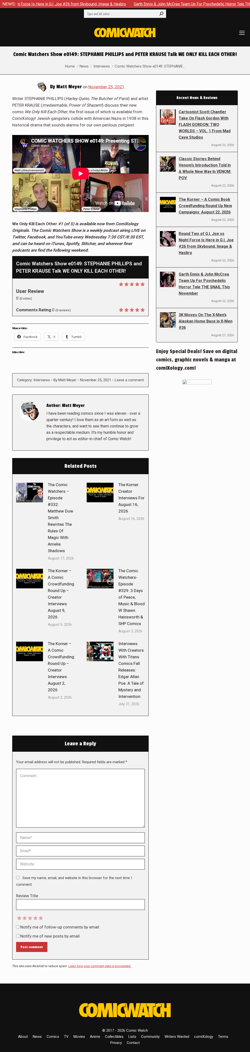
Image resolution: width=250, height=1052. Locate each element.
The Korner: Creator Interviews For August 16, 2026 (131, 498)
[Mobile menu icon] (242, 33)
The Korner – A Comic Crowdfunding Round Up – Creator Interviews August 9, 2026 (61, 593)
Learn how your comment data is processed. (99, 966)
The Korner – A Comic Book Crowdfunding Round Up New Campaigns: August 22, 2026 (205, 205)
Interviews (41, 380)
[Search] (161, 13)
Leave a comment (129, 380)
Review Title (27, 895)
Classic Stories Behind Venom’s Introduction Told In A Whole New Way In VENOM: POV (205, 168)
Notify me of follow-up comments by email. (60, 927)
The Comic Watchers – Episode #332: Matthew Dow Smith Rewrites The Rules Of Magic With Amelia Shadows (60, 517)
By (64, 380)
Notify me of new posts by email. (50, 936)
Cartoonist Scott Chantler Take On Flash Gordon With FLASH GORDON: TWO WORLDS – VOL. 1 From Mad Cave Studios (204, 125)
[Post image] (29, 492)
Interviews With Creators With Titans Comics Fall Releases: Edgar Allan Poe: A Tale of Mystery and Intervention (131, 670)
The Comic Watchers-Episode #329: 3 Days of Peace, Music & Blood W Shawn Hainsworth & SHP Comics (131, 597)
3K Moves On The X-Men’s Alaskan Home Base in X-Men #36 (205, 321)
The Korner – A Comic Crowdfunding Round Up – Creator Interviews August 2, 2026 (61, 666)
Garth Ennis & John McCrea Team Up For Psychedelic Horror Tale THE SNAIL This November (204, 284)
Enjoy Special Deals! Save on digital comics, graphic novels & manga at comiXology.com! (196, 359)
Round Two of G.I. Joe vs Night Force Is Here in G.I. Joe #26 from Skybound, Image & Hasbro (206, 243)
